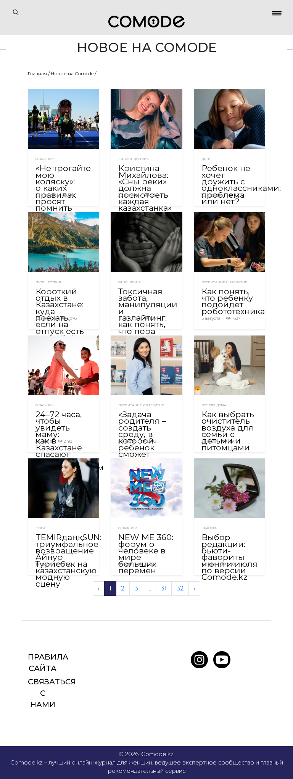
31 (164, 588)
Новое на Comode (72, 73)
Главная (37, 73)
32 (180, 588)
